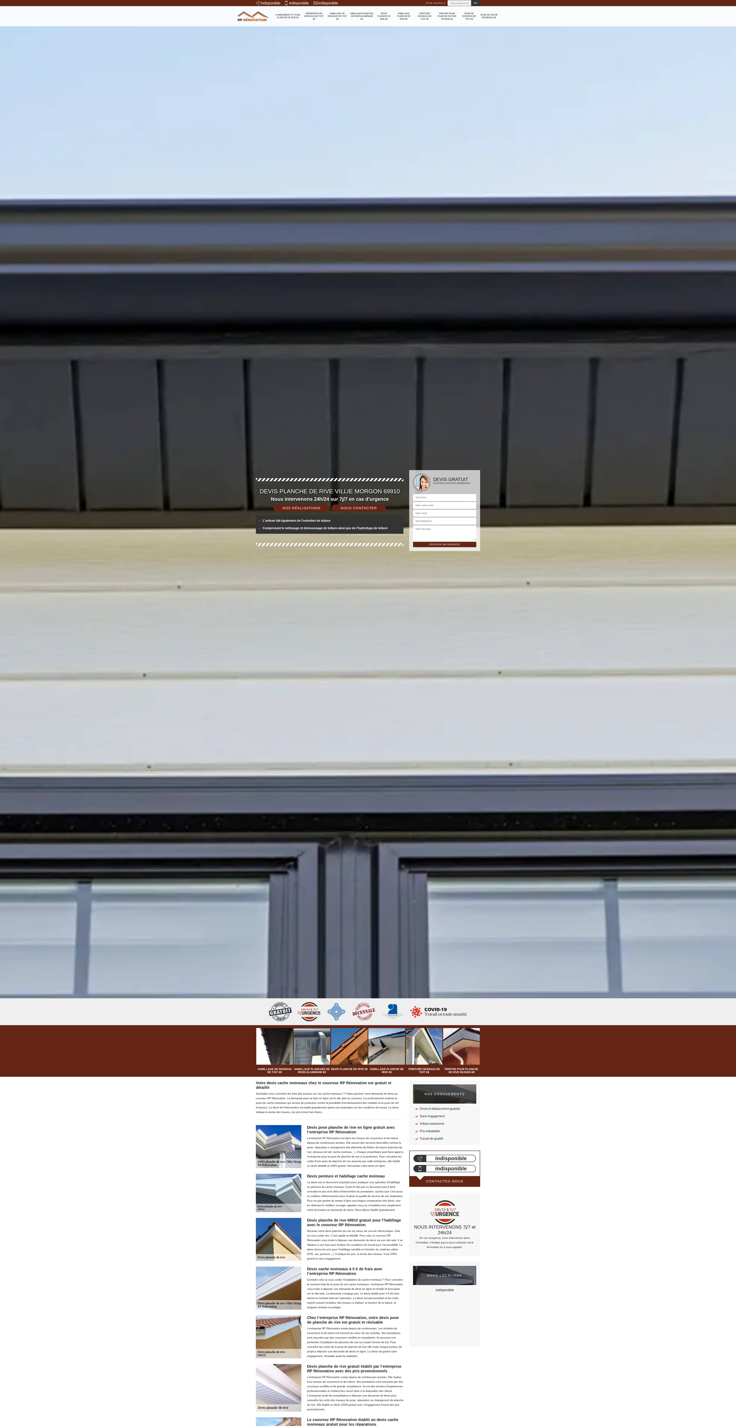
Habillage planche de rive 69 (403, 16)
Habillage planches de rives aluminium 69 (361, 16)
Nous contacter (359, 508)
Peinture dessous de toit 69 (424, 16)
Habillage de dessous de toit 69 (337, 16)
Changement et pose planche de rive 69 (288, 16)
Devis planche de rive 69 (384, 16)
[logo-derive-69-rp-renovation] (253, 16)
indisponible (270, 3)
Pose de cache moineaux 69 (489, 16)
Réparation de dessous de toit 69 (314, 16)
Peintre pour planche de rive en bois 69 (447, 16)
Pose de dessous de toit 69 (469, 16)
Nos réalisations (301, 508)
